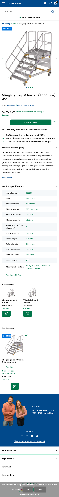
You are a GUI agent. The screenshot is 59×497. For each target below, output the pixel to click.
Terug (7, 23)
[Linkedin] (37, 436)
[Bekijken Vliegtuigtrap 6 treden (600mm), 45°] (11, 293)
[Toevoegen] (6, 314)
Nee (40, 489)
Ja (28, 489)
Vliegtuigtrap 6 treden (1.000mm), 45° (13, 361)
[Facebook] (22, 436)
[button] (27, 87)
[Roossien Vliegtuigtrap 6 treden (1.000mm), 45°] (14, 345)
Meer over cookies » (29, 494)
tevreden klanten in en (28, 141)
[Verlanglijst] (50, 3)
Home (13, 23)
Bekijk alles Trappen (26, 105)
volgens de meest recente (30, 138)
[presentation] (2, 58)
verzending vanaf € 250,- (25, 135)
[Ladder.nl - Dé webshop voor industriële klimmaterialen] (15, 3)
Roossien (11, 105)
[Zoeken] (53, 11)
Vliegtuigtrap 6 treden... (9, 301)
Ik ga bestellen (30, 122)
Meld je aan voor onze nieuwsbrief (29, 441)
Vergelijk (9, 275)
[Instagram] (27, 436)
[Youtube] (32, 436)
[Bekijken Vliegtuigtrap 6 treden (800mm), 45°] (32, 293)
